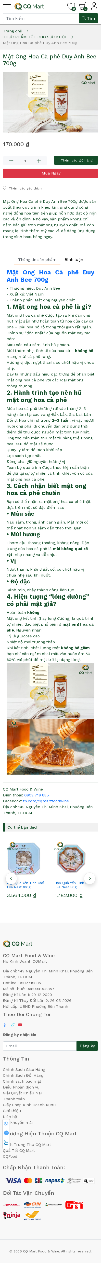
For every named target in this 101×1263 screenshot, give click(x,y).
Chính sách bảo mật (22, 1081)
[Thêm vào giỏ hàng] (35, 874)
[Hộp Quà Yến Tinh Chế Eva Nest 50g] (74, 859)
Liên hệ (10, 1116)
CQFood (10, 1156)
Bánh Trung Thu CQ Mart (27, 1144)
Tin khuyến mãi (18, 1122)
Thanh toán (14, 1099)
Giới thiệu (12, 1110)
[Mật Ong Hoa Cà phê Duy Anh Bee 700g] (50, 102)
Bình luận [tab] (74, 259)
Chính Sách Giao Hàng (24, 1069)
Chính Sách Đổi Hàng (23, 1075)
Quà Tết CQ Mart (19, 1150)
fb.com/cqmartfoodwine (46, 801)
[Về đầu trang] (87, 1232)
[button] (90, 878)
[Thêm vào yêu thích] (17, 874)
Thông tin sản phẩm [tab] (37, 259)
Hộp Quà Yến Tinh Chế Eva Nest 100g (25, 885)
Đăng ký (87, 1046)
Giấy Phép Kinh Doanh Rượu (29, 1104)
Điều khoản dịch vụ (21, 1087)
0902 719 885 (36, 795)
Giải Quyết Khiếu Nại (22, 1093)
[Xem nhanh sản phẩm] (26, 874)
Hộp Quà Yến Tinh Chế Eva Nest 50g (72, 885)
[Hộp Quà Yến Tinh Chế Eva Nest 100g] (27, 859)
